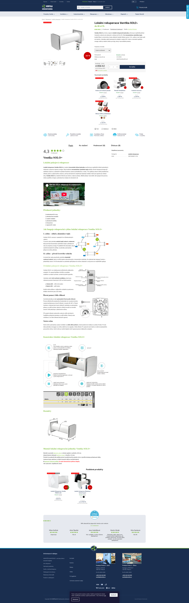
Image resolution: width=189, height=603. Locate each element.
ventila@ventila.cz (101, 577)
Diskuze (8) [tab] (115, 145)
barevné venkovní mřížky (52, 461)
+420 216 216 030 (101, 575)
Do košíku (132, 67)
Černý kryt (84, 497)
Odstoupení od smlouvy (49, 572)
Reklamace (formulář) (48, 575)
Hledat (107, 7)
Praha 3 (94, 1)
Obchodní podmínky (48, 566)
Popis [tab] (71, 145)
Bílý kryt (81, 497)
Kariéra (68, 1)
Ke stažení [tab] (83, 145)
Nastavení (75, 599)
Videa (71, 571)
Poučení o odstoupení (48, 577)
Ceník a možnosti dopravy (49, 569)
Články (71, 567)
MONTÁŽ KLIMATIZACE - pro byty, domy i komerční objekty (54, 559)
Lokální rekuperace (133, 154)
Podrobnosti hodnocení (116, 29)
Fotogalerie (73, 576)
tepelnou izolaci (60, 455)
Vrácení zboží (53, 1)
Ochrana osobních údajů (76, 580)
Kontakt (72, 558)
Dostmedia (144, 599)
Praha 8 (90, 1)
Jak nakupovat (46, 563)
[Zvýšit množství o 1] (117, 67)
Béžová (104, 118)
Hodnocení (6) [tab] (99, 145)
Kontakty (61, 1)
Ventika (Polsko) (132, 29)
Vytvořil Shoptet (138, 599)
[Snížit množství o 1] (109, 67)
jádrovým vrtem (57, 453)
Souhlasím (114, 595)
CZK (133, 1)
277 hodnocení (95, 525)
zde (105, 595)
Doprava (45, 1)
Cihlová (102, 118)
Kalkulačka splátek (102, 70)
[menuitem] (49, 13)
